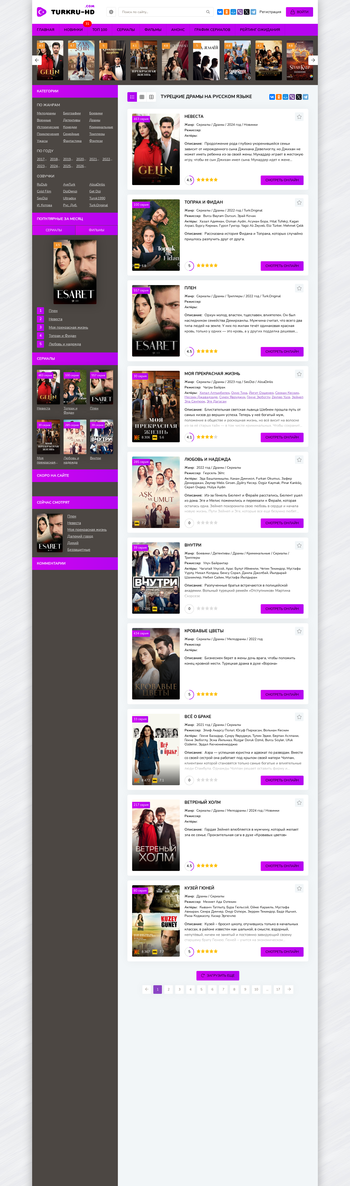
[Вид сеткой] (141, 97)
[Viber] (240, 12)
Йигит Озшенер (261, 393)
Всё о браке (198, 716)
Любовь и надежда (208, 459)
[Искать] (208, 12)
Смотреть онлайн (282, 180)
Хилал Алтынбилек (215, 393)
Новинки (76, 28)
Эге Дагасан (216, 401)
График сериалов (212, 29)
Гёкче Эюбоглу (258, 397)
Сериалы (126, 29)
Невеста (194, 116)
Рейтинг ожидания (260, 29)
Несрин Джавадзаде (201, 397)
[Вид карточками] (151, 97)
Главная (45, 29)
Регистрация (270, 12)
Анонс (178, 29)
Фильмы (153, 29)
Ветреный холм (203, 802)
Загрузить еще (221, 975)
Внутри (193, 545)
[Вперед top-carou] (313, 60)
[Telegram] (253, 12)
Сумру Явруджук (232, 397)
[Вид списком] (132, 97)
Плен (190, 288)
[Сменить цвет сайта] (111, 12)
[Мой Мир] (233, 12)
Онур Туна (239, 393)
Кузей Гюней (199, 888)
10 (256, 989)
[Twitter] (247, 12)
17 (278, 989)
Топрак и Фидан (204, 202)
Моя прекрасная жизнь (212, 374)
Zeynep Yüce (281, 397)
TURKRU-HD (73, 11)
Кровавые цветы (204, 631)
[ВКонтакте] (220, 12)
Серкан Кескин (287, 393)
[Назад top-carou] (37, 60)
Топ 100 (99, 29)
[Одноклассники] (227, 12)
